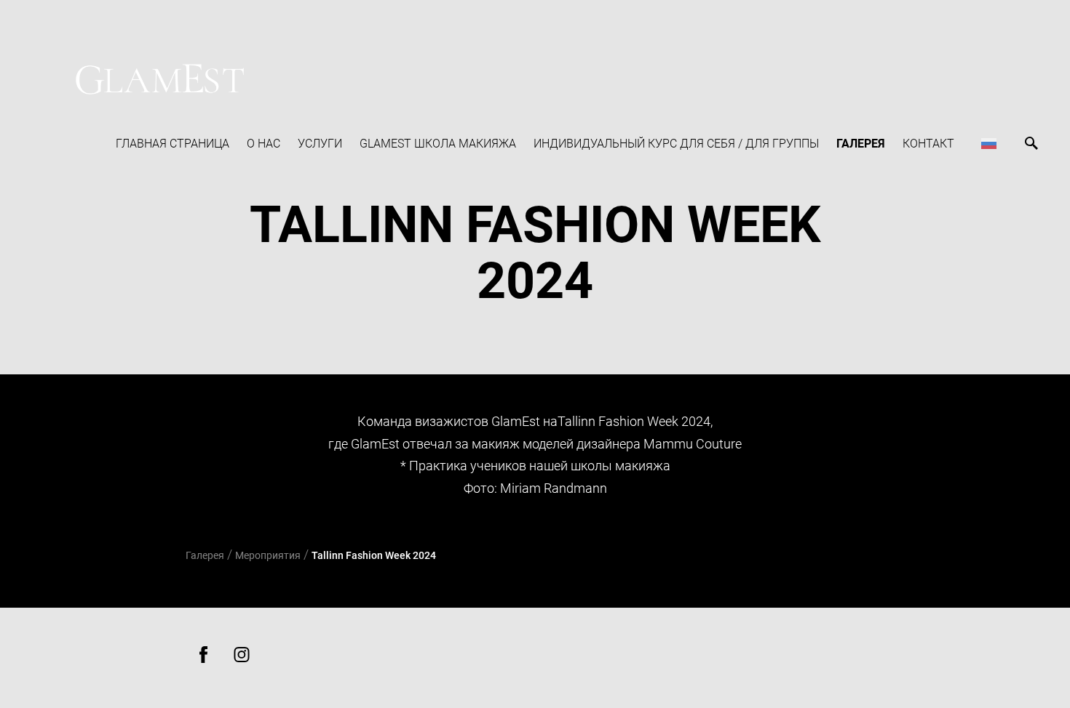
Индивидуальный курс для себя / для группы (676, 143)
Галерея (860, 143)
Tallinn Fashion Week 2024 (374, 555)
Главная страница (172, 143)
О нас (263, 143)
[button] (989, 143)
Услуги (320, 143)
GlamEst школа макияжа (438, 143)
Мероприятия (268, 555)
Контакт (928, 143)
